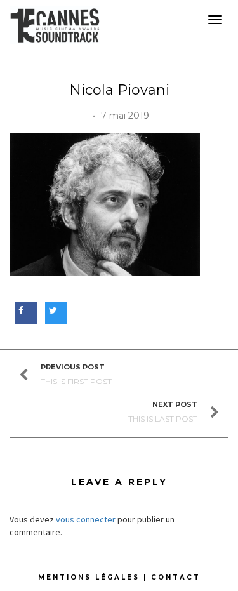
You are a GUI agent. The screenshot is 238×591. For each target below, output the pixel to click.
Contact (176, 577)
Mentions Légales (89, 577)
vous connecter (86, 519)
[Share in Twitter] (54, 310)
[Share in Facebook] (24, 310)
